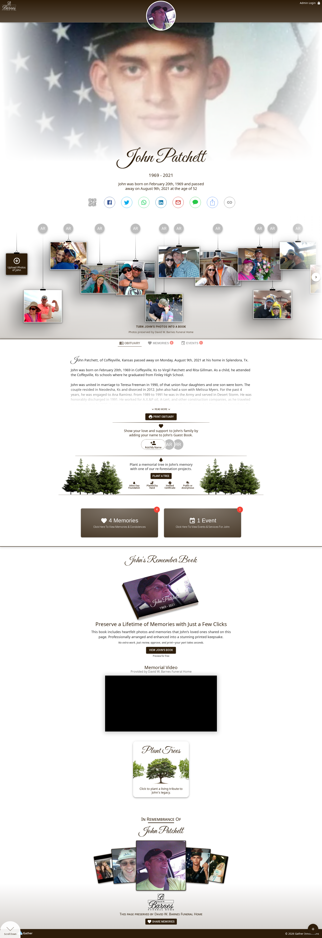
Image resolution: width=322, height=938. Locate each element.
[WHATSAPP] (143, 202)
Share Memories (163, 921)
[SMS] (195, 202)
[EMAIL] (178, 202)
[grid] (161, 280)
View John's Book (161, 650)
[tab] (130, 343)
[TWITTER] (126, 202)
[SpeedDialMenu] (313, 929)
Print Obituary (163, 416)
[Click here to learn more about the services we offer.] (161, 902)
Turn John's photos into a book (161, 326)
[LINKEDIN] (161, 202)
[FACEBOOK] (109, 202)
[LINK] (229, 202)
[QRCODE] (92, 202)
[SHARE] (212, 202)
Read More (161, 409)
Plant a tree (160, 475)
